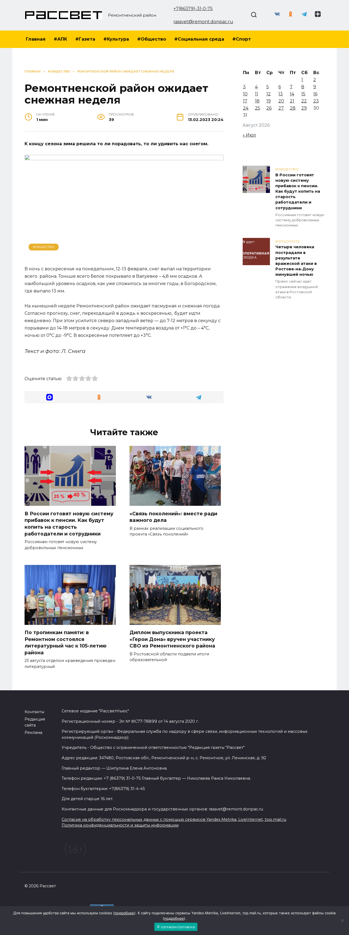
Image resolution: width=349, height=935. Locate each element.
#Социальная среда (199, 39)
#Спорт (241, 39)
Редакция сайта (35, 722)
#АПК (60, 39)
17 (245, 101)
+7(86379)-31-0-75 (193, 8)
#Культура (116, 39)
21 (292, 101)
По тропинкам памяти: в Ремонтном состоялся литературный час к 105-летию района (66, 642)
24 (245, 108)
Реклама (33, 732)
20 (281, 101)
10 (245, 93)
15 (303, 93)
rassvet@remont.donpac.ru (203, 21)
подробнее (124, 913)
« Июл (249, 135)
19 (268, 101)
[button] (49, 397)
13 (280, 93)
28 (293, 108)
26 (269, 108)
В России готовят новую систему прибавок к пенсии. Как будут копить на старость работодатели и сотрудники (69, 523)
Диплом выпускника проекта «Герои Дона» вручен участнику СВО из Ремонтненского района (172, 639)
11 (256, 93)
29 (304, 108)
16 (315, 93)
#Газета (85, 39)
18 (257, 101)
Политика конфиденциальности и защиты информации (120, 825)
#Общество (151, 39)
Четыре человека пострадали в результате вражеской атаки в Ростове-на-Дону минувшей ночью (296, 261)
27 (281, 108)
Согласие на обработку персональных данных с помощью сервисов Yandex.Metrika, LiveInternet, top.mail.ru (174, 819)
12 (268, 93)
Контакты (34, 711)
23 (316, 101)
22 (304, 101)
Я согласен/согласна (176, 927)
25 (257, 108)
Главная (36, 39)
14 (292, 93)
